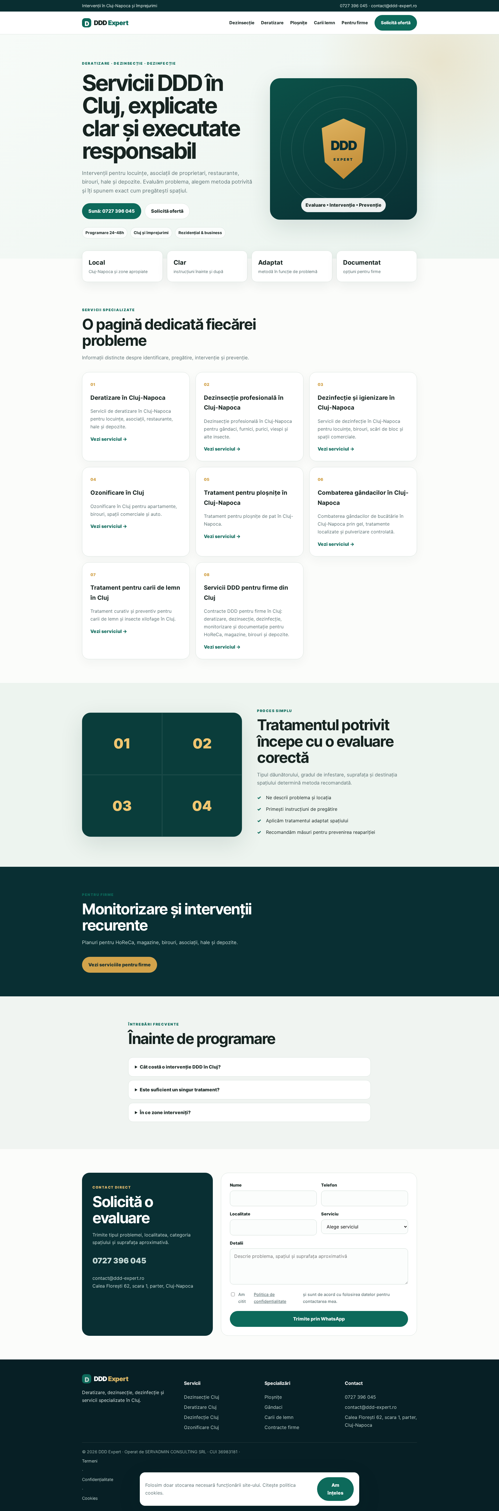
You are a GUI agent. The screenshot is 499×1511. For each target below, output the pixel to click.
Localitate (240, 1213)
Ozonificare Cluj (201, 1427)
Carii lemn (324, 23)
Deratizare (272, 23)
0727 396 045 (354, 5)
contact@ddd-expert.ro (394, 5)
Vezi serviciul (108, 439)
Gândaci (273, 1407)
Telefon (329, 1185)
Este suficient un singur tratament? (179, 1089)
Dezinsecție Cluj (201, 1397)
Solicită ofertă (396, 23)
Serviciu (329, 1213)
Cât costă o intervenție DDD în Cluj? (180, 1067)
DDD (106, 23)
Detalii (236, 1243)
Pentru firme (355, 23)
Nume (236, 1185)
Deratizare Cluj (200, 1407)
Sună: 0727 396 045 (111, 211)
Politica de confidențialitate (270, 1298)
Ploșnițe (298, 23)
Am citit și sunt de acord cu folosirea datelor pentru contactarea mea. (314, 1298)
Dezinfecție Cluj (201, 1417)
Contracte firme (282, 1427)
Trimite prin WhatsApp (319, 1319)
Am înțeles (335, 1489)
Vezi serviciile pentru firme (119, 965)
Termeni (89, 1460)
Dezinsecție (241, 23)
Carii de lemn (279, 1417)
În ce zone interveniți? (165, 1112)
